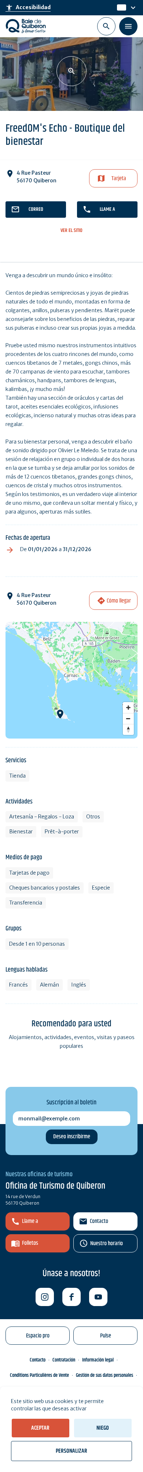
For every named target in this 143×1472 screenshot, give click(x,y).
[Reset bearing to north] (128, 729)
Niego (102, 1428)
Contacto (99, 1221)
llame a (107, 209)
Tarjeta (118, 178)
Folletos (30, 1243)
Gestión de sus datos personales (104, 1375)
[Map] (72, 680)
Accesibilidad (28, 7)
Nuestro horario (106, 1243)
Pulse (105, 1335)
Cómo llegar (119, 600)
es (120, 7)
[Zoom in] (128, 707)
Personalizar (71, 1451)
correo (36, 209)
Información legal (98, 1360)
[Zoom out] (128, 718)
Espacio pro (38, 1335)
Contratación (63, 1360)
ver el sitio (71, 231)
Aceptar (40, 1428)
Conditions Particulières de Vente (39, 1375)
